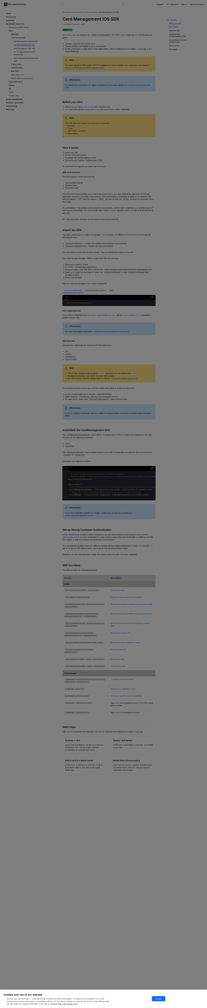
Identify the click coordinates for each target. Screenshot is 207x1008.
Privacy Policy (57, 1004)
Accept (158, 999)
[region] (103, 999)
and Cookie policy (70, 1004)
